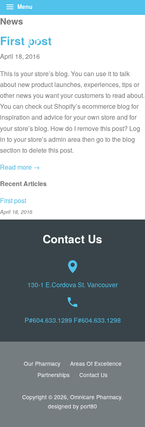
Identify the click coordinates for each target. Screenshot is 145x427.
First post (13, 200)
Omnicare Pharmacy (95, 397)
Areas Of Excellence (96, 363)
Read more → (20, 167)
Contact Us (93, 375)
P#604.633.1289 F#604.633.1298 (73, 320)
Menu (24, 6)
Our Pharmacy (42, 363)
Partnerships (53, 375)
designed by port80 (72, 406)
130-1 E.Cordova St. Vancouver (72, 284)
